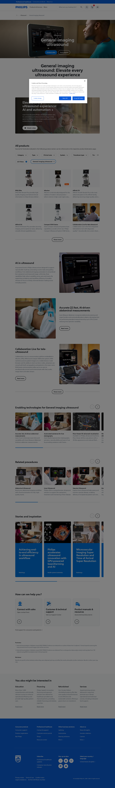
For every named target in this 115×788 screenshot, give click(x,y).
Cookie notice (72, 93)
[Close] (85, 81)
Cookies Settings (38, 98)
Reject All (65, 98)
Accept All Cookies (78, 98)
